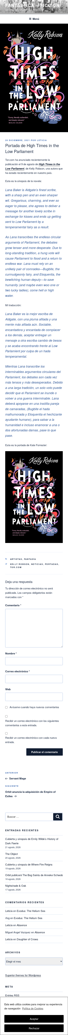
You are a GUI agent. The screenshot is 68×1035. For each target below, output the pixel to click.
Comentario (13, 605)
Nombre (11, 653)
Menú (36, 19)
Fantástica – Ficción (32, 5)
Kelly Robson (19, 564)
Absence (22, 925)
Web (8, 689)
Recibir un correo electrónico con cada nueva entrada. (31, 740)
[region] (34, 1016)
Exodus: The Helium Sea (31, 911)
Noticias (37, 564)
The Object (11, 854)
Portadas (51, 564)
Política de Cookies (32, 1008)
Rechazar (34, 1028)
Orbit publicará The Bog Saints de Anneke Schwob (34, 875)
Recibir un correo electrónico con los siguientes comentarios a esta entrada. (32, 723)
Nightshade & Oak (15, 885)
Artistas (16, 559)
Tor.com (16, 567)
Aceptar (34, 1019)
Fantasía (30, 559)
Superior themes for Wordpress (23, 975)
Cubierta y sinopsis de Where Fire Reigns (28, 864)
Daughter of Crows (27, 939)
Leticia (42, 140)
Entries (12, 995)
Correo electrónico (17, 671)
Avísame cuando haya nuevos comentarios (34, 707)
